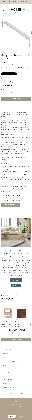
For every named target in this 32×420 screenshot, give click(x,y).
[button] (3, 10)
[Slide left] (12, 50)
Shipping (3, 64)
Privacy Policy (7, 383)
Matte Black (7, 81)
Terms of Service (8, 387)
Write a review (10, 205)
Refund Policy (7, 365)
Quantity (3, 89)
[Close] (30, 399)
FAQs (5, 369)
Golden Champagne (10, 78)
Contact (6, 373)
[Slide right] (20, 50)
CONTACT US (5, 191)
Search (5, 354)
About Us (6, 357)
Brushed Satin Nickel (10, 85)
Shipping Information (10, 361)
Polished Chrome (9, 74)
